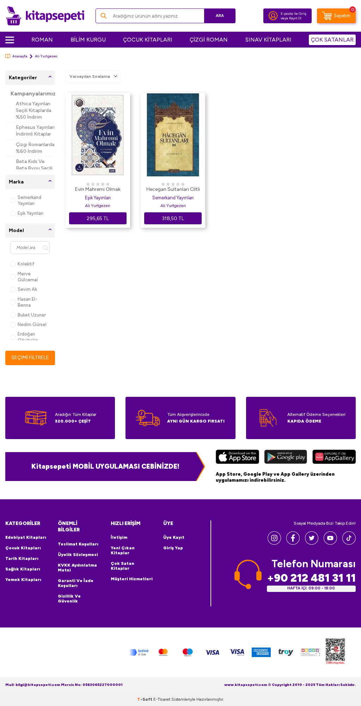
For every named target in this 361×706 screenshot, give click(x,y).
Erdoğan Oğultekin (28, 337)
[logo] (45, 15)
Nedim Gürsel (32, 324)
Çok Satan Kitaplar (122, 566)
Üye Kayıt (173, 537)
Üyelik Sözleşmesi (78, 554)
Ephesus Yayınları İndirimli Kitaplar (35, 130)
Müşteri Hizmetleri (132, 578)
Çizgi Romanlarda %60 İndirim (35, 148)
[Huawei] (334, 458)
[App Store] (237, 458)
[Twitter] (311, 542)
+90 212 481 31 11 (311, 578)
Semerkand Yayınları (29, 200)
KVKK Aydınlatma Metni (77, 568)
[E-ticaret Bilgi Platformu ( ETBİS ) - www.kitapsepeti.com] (335, 652)
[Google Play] (285, 458)
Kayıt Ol (295, 18)
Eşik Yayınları (30, 213)
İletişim (119, 537)
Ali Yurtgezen (97, 205)
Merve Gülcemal (28, 276)
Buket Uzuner (32, 315)
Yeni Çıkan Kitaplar (123, 550)
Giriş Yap (173, 547)
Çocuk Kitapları (23, 547)
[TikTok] (349, 542)
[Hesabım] (273, 15)
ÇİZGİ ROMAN (209, 39)
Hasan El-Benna (27, 302)
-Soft (145, 699)
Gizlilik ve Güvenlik (69, 599)
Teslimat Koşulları (78, 544)
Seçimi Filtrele (30, 358)
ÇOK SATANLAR (332, 39)
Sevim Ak (27, 289)
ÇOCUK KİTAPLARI (147, 39)
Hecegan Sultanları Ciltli (173, 189)
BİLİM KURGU (88, 39)
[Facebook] (293, 542)
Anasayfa (19, 56)
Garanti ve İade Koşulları (75, 583)
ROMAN (42, 39)
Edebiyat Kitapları (25, 537)
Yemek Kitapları (23, 579)
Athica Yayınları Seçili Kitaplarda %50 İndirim (33, 110)
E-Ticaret (161, 699)
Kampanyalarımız (33, 93)
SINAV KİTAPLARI (268, 39)
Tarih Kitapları (21, 558)
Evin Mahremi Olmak (98, 189)
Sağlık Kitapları (22, 569)
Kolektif (26, 264)
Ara (220, 15)
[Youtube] (330, 542)
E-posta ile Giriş (293, 13)
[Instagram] (274, 542)
